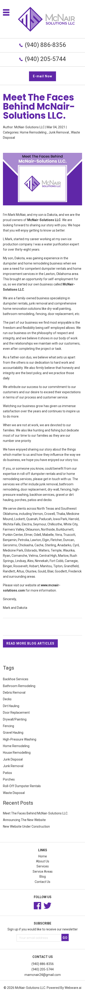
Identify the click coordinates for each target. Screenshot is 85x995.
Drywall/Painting (15, 719)
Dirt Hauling (11, 706)
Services (42, 866)
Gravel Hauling (13, 732)
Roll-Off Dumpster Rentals (22, 786)
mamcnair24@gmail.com (42, 975)
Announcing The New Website (24, 820)
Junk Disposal (13, 759)
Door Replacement (16, 712)
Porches (9, 779)
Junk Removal (59, 132)
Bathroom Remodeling (19, 686)
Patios (7, 773)
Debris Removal (14, 692)
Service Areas (43, 871)
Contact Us (42, 882)
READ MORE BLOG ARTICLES (30, 643)
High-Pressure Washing (19, 739)
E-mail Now (42, 76)
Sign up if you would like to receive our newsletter (42, 929)
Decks (7, 699)
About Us (42, 861)
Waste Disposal (14, 793)
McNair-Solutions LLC (30, 988)
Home (42, 856)
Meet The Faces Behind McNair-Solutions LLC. (35, 813)
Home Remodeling (33, 132)
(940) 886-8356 (45, 44)
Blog (42, 876)
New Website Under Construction (26, 826)
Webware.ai (73, 988)
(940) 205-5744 (45, 58)
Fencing (8, 726)
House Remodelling (17, 752)
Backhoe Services (15, 679)
